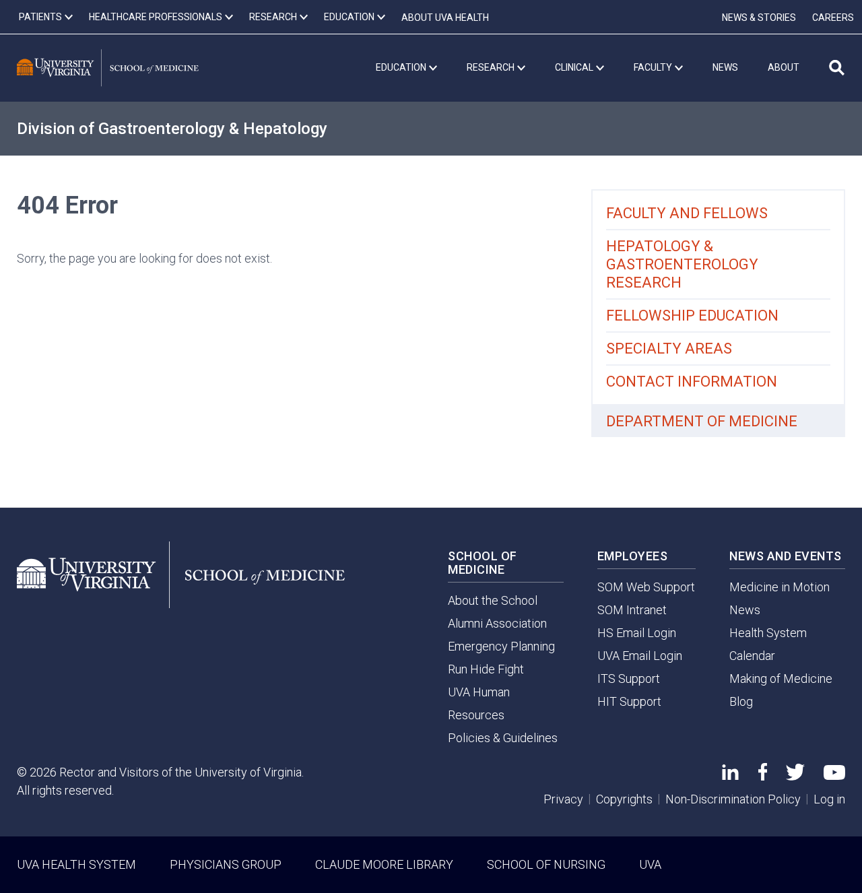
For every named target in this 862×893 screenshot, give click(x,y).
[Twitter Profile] (795, 776)
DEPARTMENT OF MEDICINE (701, 421)
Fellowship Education (692, 315)
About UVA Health (445, 17)
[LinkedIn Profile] (730, 775)
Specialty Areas (669, 348)
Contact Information (691, 381)
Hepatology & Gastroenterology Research (682, 264)
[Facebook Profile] (762, 776)
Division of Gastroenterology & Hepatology (172, 128)
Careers (833, 17)
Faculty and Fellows (687, 213)
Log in (829, 799)
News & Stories (759, 17)
